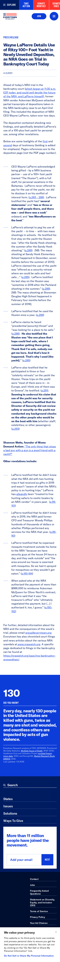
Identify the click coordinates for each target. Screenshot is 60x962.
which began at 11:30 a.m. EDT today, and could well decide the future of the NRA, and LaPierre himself (29, 92)
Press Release (10, 37)
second (7, 145)
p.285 (25, 277)
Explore (11, 4)
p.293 (15, 428)
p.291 (44, 390)
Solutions (10, 813)
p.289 (28, 250)
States (7, 799)
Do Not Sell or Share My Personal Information (29, 955)
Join (39, 16)
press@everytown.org (38, 632)
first (45, 141)
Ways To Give (13, 821)
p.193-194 (27, 573)
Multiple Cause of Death (31, 751)
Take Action (26, 5)
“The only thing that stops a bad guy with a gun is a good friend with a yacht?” (29, 450)
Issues (8, 806)
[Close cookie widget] (56, 932)
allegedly (21, 494)
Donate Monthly (41, 5)
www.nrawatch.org (29, 644)
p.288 (15, 333)
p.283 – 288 (36, 197)
